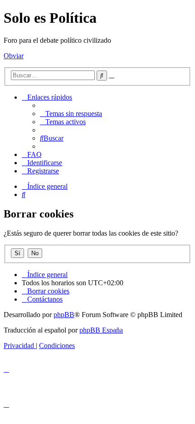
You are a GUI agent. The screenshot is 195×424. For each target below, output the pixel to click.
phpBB (64, 314)
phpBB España (101, 330)
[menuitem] (71, 113)
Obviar (14, 56)
